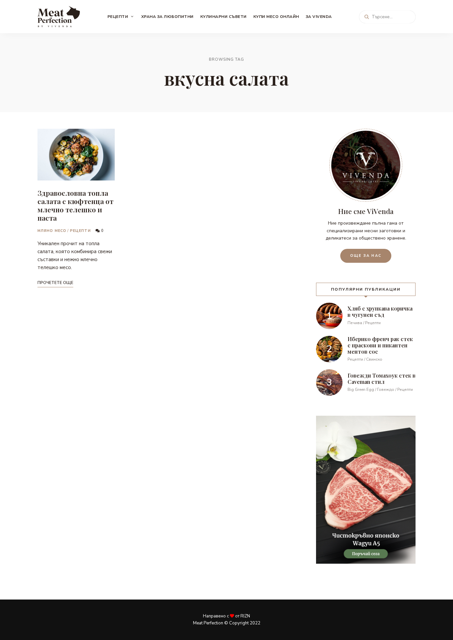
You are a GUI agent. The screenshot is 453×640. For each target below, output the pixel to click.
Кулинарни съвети (223, 16)
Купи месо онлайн (276, 16)
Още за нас (365, 255)
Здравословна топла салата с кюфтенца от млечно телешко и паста (75, 205)
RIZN (245, 616)
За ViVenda (319, 16)
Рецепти (117, 16)
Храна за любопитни (167, 16)
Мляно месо (51, 230)
